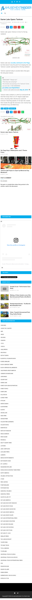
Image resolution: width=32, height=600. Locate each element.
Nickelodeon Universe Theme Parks (10, 470)
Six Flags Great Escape (7, 515)
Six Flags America (5, 500)
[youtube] (12, 1)
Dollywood (4, 394)
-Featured (3, 325)
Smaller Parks (5, 536)
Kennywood (4, 427)
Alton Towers (4, 355)
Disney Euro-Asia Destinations (9, 385)
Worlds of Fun (5, 578)
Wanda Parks (4, 572)
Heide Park (3, 415)
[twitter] (17, 1)
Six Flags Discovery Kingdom (9, 503)
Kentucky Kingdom (6, 430)
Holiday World (5, 424)
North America (5, 473)
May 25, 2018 (24, 90)
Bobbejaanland (5, 361)
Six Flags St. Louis (5, 533)
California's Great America (8, 370)
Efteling (3, 400)
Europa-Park (4, 406)
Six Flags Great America (7, 512)
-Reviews (3, 337)
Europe (3, 409)
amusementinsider (18, 264)
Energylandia (4, 403)
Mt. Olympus (4, 464)
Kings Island (4, 436)
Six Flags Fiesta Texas (7, 506)
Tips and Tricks (5, 545)
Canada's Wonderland (7, 373)
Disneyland (4, 391)
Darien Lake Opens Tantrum (9, 132)
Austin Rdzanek (6, 264)
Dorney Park (4, 397)
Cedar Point (4, 379)
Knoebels (3, 439)
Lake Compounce (5, 448)
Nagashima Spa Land (6, 467)
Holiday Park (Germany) (7, 421)
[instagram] (19, 1)
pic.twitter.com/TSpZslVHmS (10, 88)
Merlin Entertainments (7, 457)
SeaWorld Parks (5, 494)
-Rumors (3, 340)
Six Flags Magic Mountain (8, 521)
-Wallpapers (4, 349)
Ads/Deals (3, 352)
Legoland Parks (5, 452)
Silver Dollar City (6, 497)
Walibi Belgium (5, 566)
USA (2, 563)
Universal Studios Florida (8, 554)
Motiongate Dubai (6, 461)
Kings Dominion (5, 433)
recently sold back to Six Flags (20, 63)
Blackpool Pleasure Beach (8, 358)
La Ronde (3, 445)
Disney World (4, 388)
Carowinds (4, 376)
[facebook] (14, 1)
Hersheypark (4, 418)
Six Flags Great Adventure (8, 509)
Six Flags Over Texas (6, 530)
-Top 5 (2, 343)
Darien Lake (12, 108)
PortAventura (5, 488)
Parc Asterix (4, 482)
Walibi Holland (5, 569)
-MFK (2, 331)
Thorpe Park (4, 542)
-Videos (3, 346)
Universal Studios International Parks (11, 560)
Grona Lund (4, 412)
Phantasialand (5, 485)
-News (6, 108)
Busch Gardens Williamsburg (9, 367)
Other (2, 479)
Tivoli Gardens (5, 548)
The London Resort (6, 539)
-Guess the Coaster (6, 328)
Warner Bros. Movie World (8, 575)
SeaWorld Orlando (6, 491)
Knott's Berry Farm (6, 442)
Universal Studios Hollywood (9, 557)
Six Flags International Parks (9, 518)
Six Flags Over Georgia (7, 527)
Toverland (4, 551)
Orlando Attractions (7, 476)
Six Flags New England (7, 524)
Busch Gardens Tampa (7, 364)
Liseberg (3, 455)
